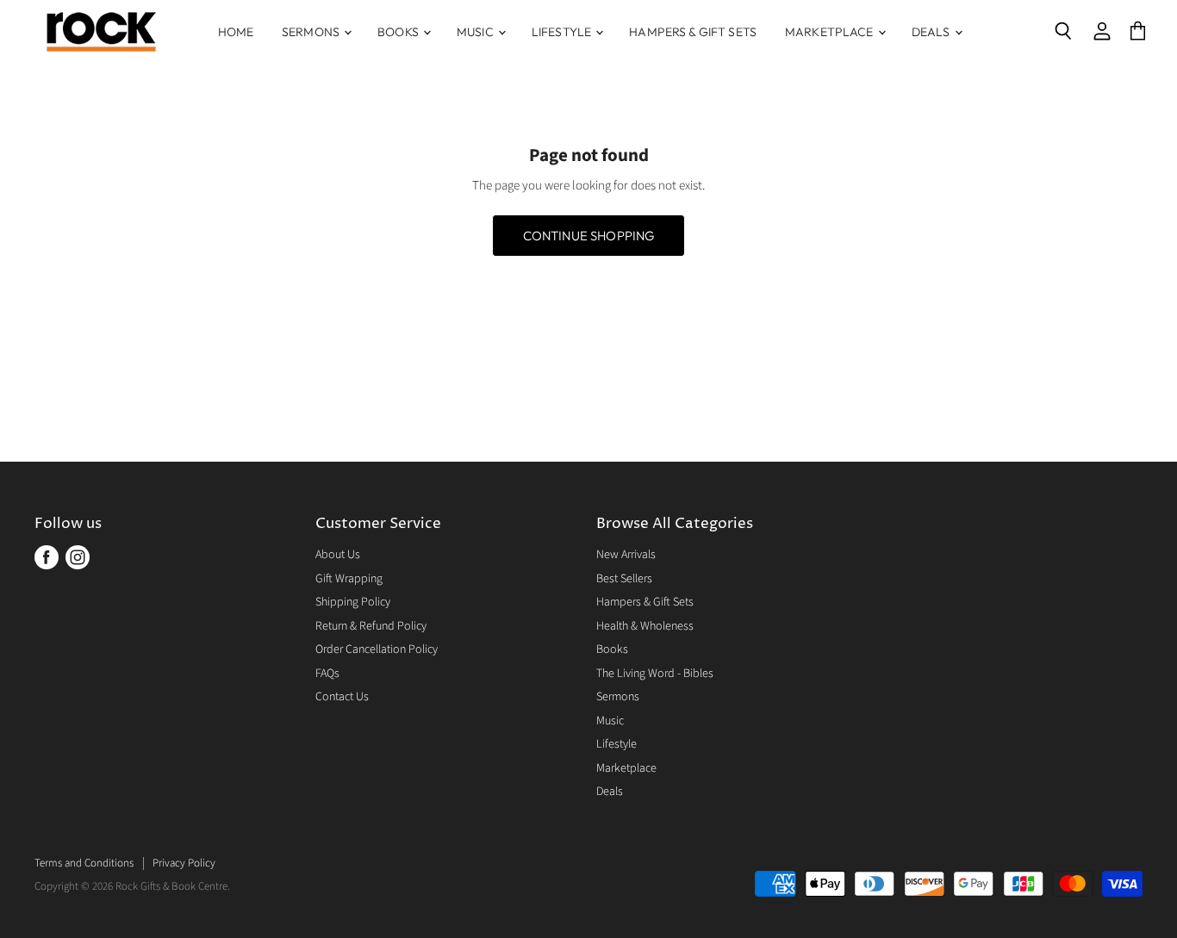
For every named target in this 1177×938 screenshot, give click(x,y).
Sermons (312, 32)
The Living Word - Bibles (654, 673)
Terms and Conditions (84, 863)
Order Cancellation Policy (376, 649)
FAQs (327, 673)
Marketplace (830, 32)
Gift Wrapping (349, 578)
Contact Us (342, 696)
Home (236, 32)
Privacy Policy (184, 863)
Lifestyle (563, 32)
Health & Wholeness (645, 626)
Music (476, 32)
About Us (337, 554)
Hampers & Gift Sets (693, 32)
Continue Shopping (589, 235)
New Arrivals (626, 554)
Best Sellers (624, 578)
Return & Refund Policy (371, 626)
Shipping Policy (352, 602)
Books (399, 32)
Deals (932, 32)
